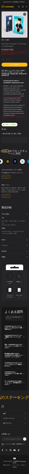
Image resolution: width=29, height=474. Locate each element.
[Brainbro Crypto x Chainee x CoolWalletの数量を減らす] (3, 59)
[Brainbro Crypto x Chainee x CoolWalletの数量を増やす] (10, 59)
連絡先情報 (14, 467)
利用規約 (4, 465)
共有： (5, 129)
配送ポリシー (8, 465)
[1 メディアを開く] (24, 14)
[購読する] (23, 439)
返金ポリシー (23, 465)
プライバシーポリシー (16, 465)
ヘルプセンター (16, 315)
